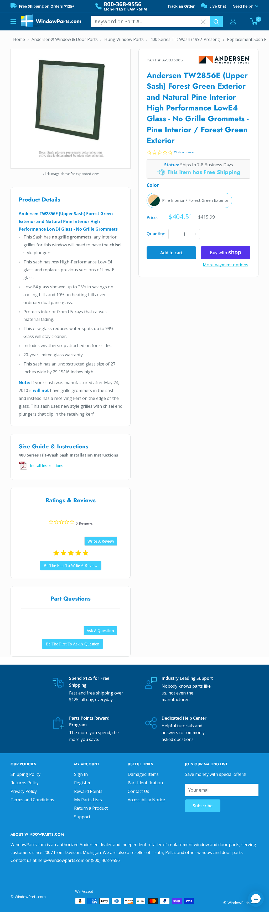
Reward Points (88, 791)
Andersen (225, 60)
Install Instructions (46, 465)
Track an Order (181, 6)
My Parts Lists (88, 800)
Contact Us (138, 791)
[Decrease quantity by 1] (173, 234)
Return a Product (91, 808)
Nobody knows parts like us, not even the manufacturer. (186, 692)
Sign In (81, 774)
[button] (256, 899)
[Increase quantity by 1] (195, 234)
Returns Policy (25, 783)
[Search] (216, 21)
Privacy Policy (24, 791)
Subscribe (203, 806)
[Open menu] (13, 21)
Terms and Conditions (32, 800)
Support (82, 817)
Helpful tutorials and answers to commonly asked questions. (183, 732)
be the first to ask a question (72, 644)
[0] (254, 21)
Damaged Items (143, 774)
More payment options (225, 265)
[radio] (189, 200)
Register (82, 783)
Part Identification (145, 783)
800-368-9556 (123, 4)
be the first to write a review (70, 565)
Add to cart (171, 253)
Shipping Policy (25, 774)
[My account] (233, 21)
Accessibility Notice (146, 800)
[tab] (100, 541)
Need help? (242, 6)
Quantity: (156, 234)
